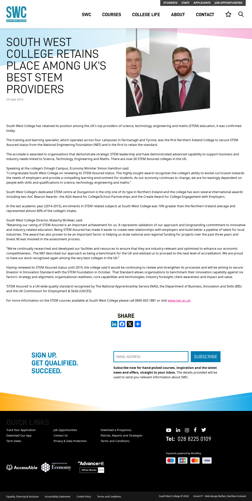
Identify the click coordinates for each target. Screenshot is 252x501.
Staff (186, 3)
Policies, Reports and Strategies (121, 435)
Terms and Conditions (115, 441)
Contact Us (61, 435)
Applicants (202, 3)
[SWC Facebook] (195, 429)
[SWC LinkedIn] (178, 429)
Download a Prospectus (116, 430)
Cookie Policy (84, 496)
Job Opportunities (229, 3)
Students (170, 3)
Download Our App (19, 435)
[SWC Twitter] (203, 429)
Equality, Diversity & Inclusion (22, 496)
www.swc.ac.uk (179, 300)
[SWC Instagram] (187, 429)
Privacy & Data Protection (70, 441)
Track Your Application (21, 430)
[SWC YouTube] (168, 429)
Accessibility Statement (57, 496)
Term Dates (13, 441)
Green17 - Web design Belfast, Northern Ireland (219, 496)
